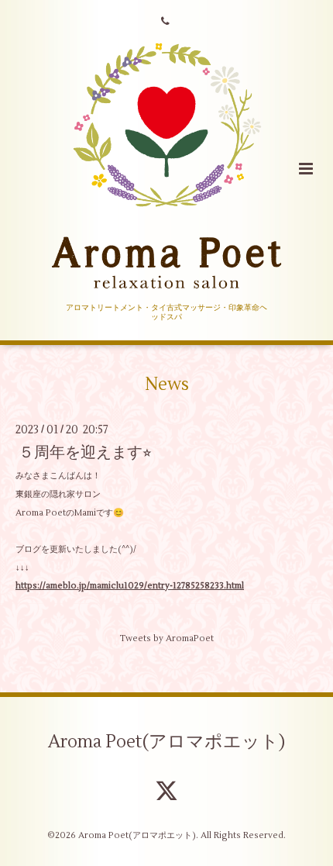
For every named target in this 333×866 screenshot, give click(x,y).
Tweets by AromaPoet (166, 638)
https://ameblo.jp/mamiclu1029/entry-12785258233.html (129, 586)
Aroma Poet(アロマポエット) (166, 742)
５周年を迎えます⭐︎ (85, 452)
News (167, 384)
